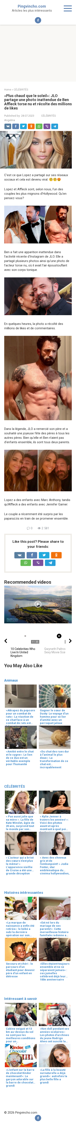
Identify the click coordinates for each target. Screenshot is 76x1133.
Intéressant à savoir (20, 999)
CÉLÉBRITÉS (48, 115)
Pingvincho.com (32, 6)
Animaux (11, 680)
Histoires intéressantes (23, 893)
